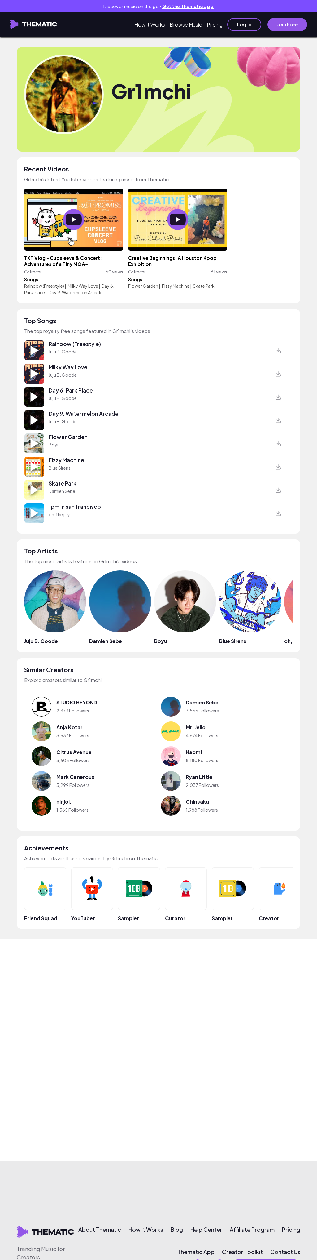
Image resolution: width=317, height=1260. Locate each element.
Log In (244, 24)
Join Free (287, 24)
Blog (177, 1229)
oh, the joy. (60, 514)
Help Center (206, 1229)
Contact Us (285, 1252)
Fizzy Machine (175, 286)
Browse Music (186, 24)
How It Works (149, 24)
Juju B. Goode (63, 351)
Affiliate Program (252, 1229)
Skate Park (204, 286)
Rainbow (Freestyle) (44, 286)
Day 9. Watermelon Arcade (75, 292)
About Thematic (99, 1229)
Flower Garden (143, 286)
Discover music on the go (158, 6)
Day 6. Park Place (71, 390)
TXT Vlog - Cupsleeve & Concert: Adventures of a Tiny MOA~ (63, 261)
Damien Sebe (62, 491)
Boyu (54, 444)
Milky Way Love (83, 286)
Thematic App (196, 1252)
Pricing (215, 24)
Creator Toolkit (242, 1252)
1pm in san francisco (75, 506)
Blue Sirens (60, 468)
